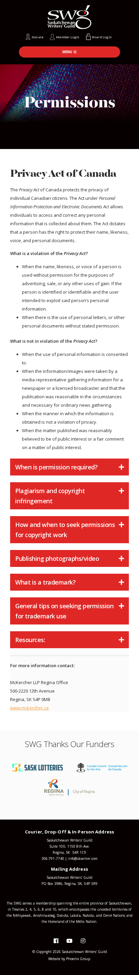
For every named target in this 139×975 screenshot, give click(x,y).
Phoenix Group (78, 958)
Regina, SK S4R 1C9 (69, 852)
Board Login (102, 37)
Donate (38, 37)
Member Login (67, 37)
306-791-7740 (52, 858)
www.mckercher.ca (29, 708)
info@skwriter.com (83, 858)
